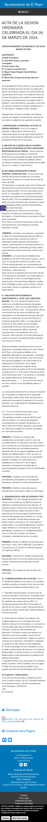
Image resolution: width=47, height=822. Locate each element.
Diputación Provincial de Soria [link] (23, 776)
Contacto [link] (23, 795)
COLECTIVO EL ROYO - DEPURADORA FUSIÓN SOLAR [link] (24, 786)
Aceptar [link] (5, 818)
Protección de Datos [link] (23, 800)
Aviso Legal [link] (24, 798)
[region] (23, 12)
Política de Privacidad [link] (24, 803)
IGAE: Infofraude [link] (23, 779)
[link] (4, 738)
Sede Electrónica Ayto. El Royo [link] (23, 782)
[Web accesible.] (2, 208)
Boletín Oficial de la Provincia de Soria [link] (23, 774)
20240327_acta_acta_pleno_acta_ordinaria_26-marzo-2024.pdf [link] (23, 720)
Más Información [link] (20, 818)
